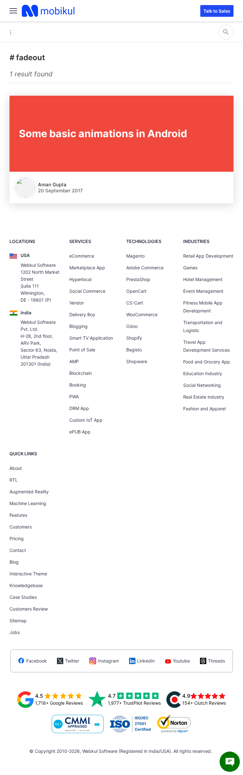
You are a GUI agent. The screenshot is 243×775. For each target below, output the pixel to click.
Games (190, 267)
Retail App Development (208, 256)
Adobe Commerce (145, 267)
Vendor (76, 302)
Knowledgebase (26, 585)
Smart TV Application (91, 338)
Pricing (16, 538)
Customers (20, 526)
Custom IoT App (86, 420)
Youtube (181, 660)
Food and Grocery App (206, 361)
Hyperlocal (80, 279)
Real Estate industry (203, 397)
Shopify (134, 338)
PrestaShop (138, 279)
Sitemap (18, 620)
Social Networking (202, 385)
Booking (77, 385)
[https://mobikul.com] (49, 11)
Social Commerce (87, 291)
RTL (13, 480)
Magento (135, 256)
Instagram (108, 660)
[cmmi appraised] (78, 724)
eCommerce (81, 256)
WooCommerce (142, 314)
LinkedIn (146, 660)
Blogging (78, 326)
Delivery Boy (82, 314)
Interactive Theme (28, 573)
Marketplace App (87, 267)
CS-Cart (134, 302)
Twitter (72, 660)
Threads (216, 660)
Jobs (14, 632)
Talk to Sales (216, 11)
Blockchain (80, 373)
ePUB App (79, 431)
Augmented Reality (29, 491)
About (15, 468)
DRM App (79, 408)
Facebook (36, 660)
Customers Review (28, 609)
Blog (14, 562)
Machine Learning (27, 503)
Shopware (136, 361)
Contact (17, 550)
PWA (74, 396)
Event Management (203, 291)
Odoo (132, 326)
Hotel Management (202, 279)
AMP (74, 361)
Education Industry (202, 373)
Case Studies (23, 597)
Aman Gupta (52, 185)
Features (18, 515)
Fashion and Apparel (204, 408)
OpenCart (136, 291)
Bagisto (134, 349)
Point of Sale (82, 349)
